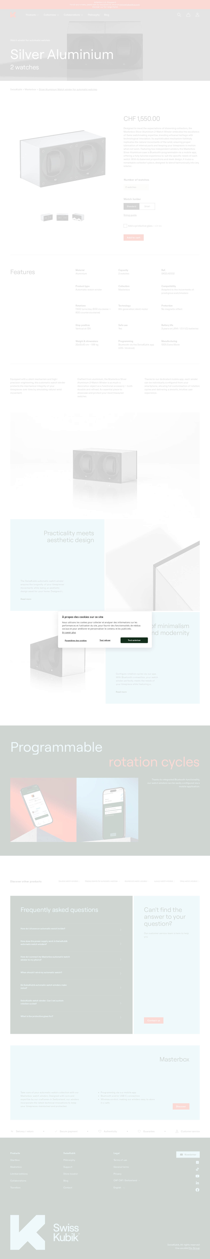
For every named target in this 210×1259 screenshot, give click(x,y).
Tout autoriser (134, 640)
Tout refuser (105, 640)
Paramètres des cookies (76, 640)
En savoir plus (69, 632)
